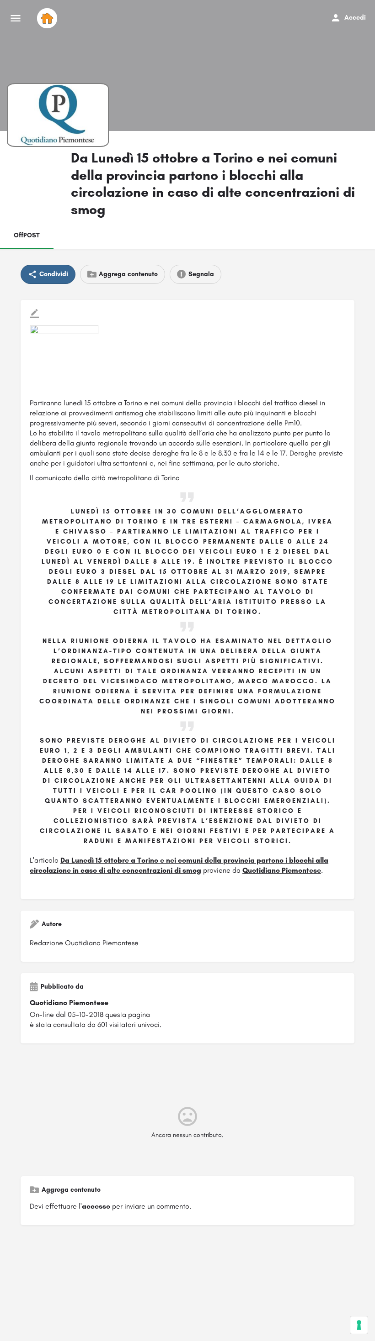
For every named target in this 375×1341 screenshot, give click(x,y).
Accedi (355, 17)
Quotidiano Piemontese (281, 870)
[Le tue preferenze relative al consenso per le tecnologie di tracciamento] (359, 1325)
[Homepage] (48, 18)
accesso (96, 1206)
